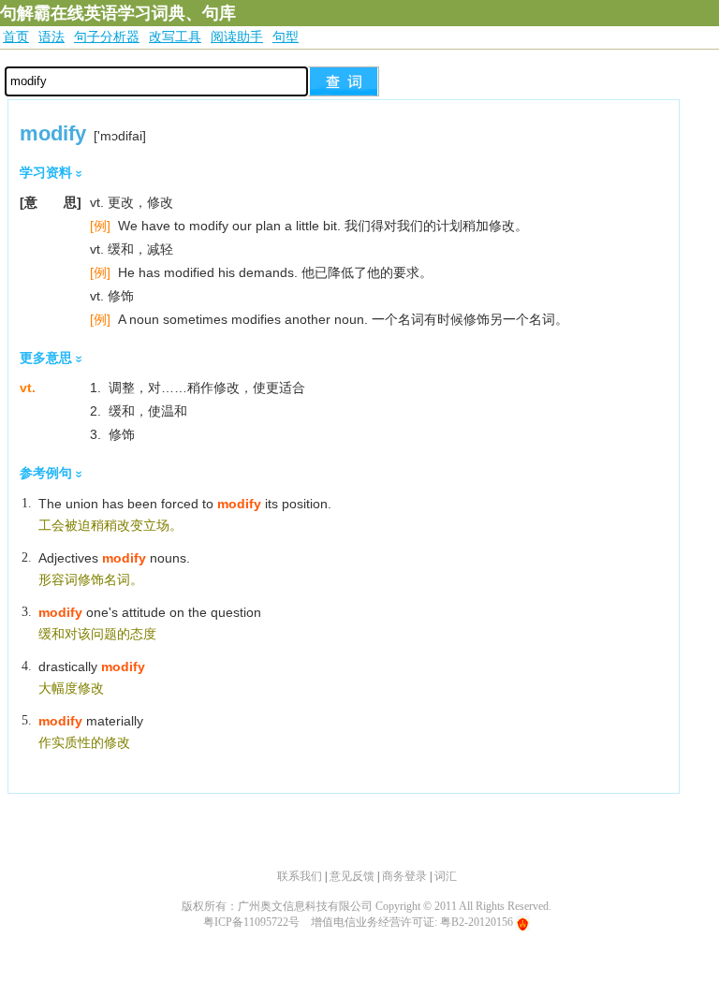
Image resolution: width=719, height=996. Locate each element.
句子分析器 (106, 37)
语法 (51, 37)
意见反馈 (352, 876)
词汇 (445, 876)
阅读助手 (237, 37)
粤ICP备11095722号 (251, 922)
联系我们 (299, 876)
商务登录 (404, 876)
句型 (285, 37)
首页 (16, 37)
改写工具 (175, 37)
